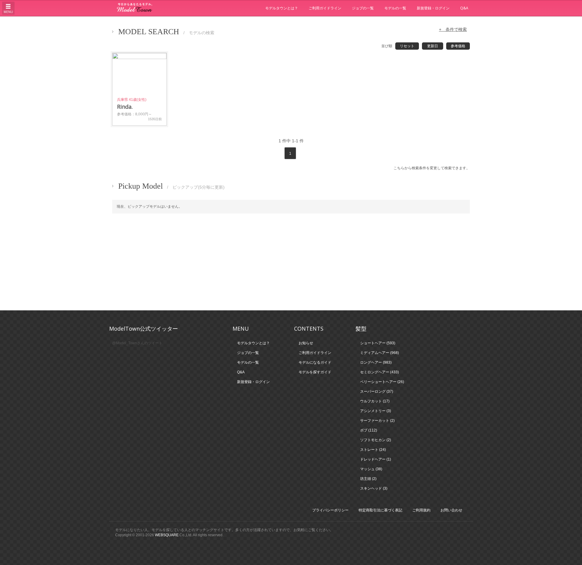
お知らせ (306, 343)
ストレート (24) (373, 450)
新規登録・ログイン (433, 8)
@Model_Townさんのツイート (137, 343)
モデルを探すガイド (315, 372)
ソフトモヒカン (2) (375, 440)
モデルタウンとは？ (281, 8)
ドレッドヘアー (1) (375, 459)
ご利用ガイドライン (325, 8)
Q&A (464, 8)
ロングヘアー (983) (376, 362)
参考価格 (458, 46)
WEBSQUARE (167, 535)
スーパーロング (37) (376, 391)
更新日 (432, 46)
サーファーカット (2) (377, 420)
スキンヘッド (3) (373, 488)
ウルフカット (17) (375, 401)
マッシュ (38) (371, 469)
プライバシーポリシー (330, 510)
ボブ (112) (368, 430)
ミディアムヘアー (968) (379, 353)
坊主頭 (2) (368, 479)
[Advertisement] (291, 262)
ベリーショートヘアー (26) (382, 382)
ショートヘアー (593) (377, 343)
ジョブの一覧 (363, 8)
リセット (407, 46)
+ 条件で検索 (453, 29)
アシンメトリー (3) (375, 411)
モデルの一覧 (395, 8)
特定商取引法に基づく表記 (380, 510)
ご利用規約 (421, 510)
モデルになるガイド (315, 362)
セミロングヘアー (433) (379, 372)
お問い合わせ (451, 510)
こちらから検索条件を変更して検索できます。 (431, 168)
